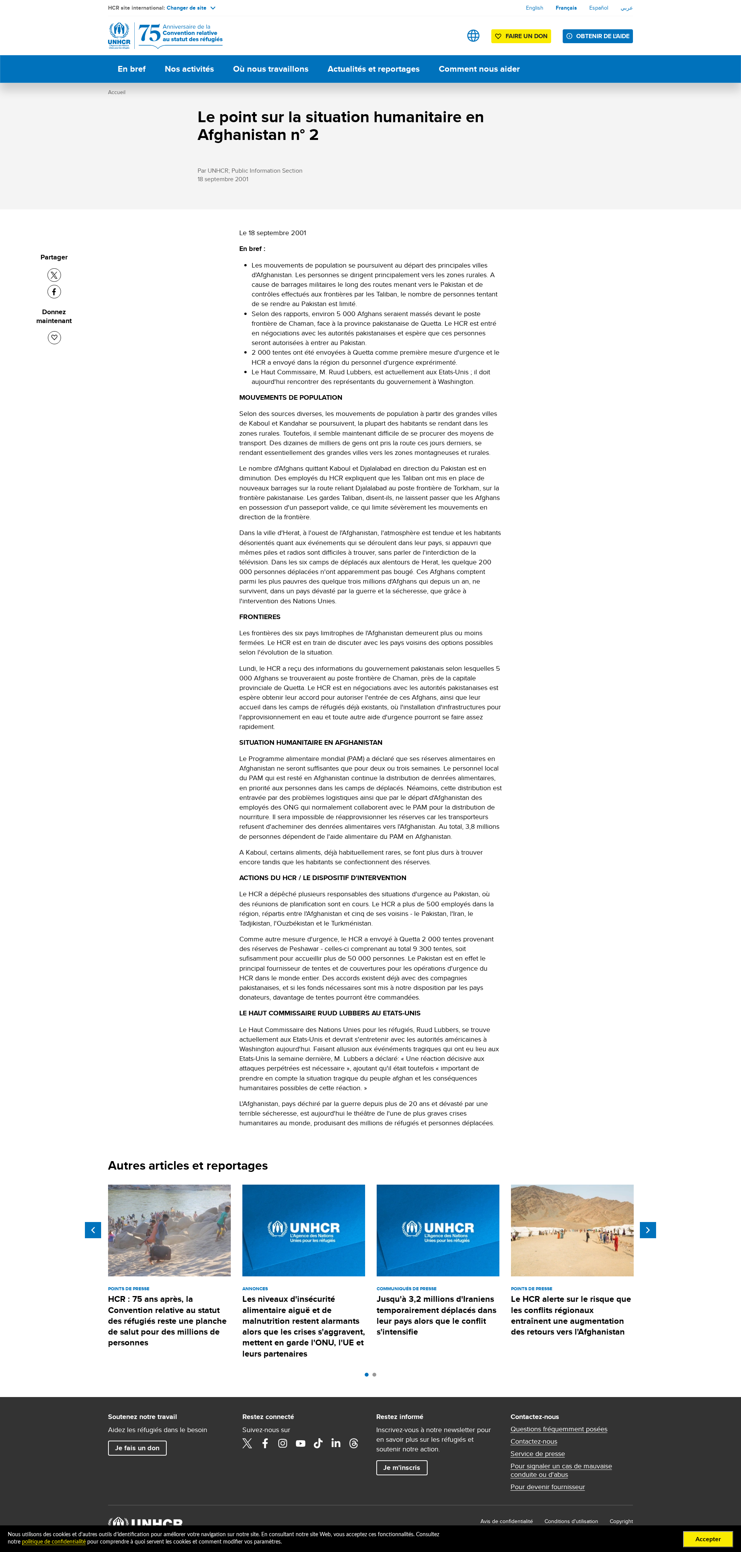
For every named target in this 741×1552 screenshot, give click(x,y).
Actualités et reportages (374, 68)
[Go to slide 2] (376, 1376)
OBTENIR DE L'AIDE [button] (602, 36)
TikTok (318, 1443)
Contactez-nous (534, 1441)
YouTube (301, 1443)
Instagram (283, 1443)
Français (566, 8)
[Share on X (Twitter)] (54, 275)
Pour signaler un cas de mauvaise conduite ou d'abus (561, 1470)
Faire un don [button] (527, 36)
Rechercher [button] (449, 35)
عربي (627, 8)
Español (598, 8)
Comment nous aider (479, 68)
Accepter (708, 1539)
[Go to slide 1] (368, 1376)
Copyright (621, 1521)
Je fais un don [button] (137, 1448)
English (534, 8)
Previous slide (93, 1230)
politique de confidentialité (54, 1542)
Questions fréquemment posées (559, 1429)
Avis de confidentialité (506, 1521)
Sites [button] (473, 35)
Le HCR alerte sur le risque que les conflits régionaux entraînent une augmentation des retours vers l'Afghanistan (571, 1315)
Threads (354, 1443)
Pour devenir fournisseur (548, 1487)
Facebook (265, 1443)
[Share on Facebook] (54, 291)
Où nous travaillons (270, 68)
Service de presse (538, 1453)
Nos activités (189, 68)
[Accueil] (162, 35)
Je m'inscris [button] (401, 1468)
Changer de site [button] (186, 8)
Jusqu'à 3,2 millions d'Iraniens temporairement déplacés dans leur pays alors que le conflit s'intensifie (436, 1315)
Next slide (648, 1230)
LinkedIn (336, 1443)
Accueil (116, 92)
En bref (131, 68)
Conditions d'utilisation (571, 1521)
